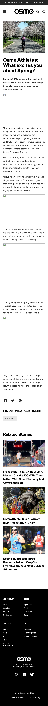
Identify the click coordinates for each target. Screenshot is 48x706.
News (5, 640)
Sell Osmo (28, 629)
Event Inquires (30, 633)
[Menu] (4, 11)
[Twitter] (32, 675)
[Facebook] (24, 675)
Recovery (28, 612)
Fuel (26, 608)
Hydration (28, 604)
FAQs (5, 604)
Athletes (6, 633)
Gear (26, 615)
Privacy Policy (34, 698)
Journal (6, 629)
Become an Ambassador (8, 644)
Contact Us (7, 615)
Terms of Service (17, 698)
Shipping (6, 608)
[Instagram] (17, 675)
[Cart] (44, 11)
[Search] (38, 11)
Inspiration (10, 418)
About (5, 636)
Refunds (6, 612)
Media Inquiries (30, 636)
